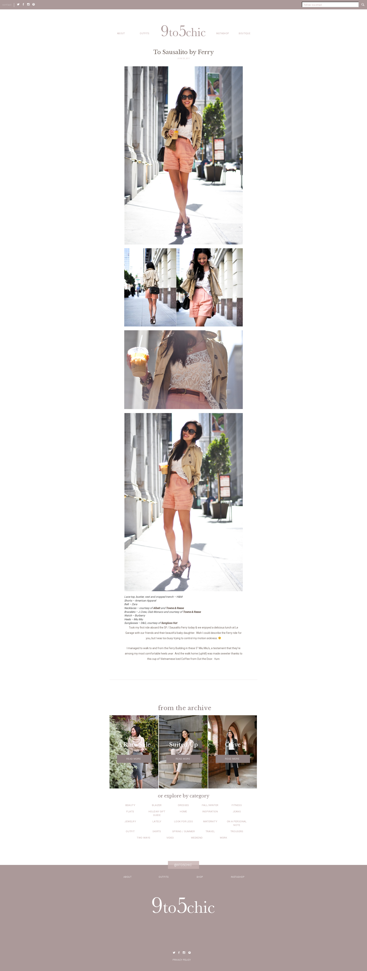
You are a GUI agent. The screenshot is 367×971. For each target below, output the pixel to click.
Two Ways (143, 837)
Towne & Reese (175, 608)
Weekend (197, 837)
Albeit (156, 608)
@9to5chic (183, 865)
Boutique (244, 33)
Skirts (157, 831)
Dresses (183, 805)
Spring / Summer (183, 831)
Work (223, 837)
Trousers (236, 831)
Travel (210, 831)
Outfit (130, 831)
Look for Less (183, 821)
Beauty (130, 805)
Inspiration (210, 811)
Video (170, 837)
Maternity (210, 821)
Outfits (144, 33)
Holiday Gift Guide (157, 813)
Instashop (222, 33)
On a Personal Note (237, 823)
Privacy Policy (182, 960)
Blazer (157, 805)
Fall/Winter (210, 805)
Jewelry (130, 821)
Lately (157, 821)
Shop (199, 877)
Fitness (237, 805)
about (121, 33)
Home (183, 811)
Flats (130, 811)
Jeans (237, 811)
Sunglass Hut (169, 622)
